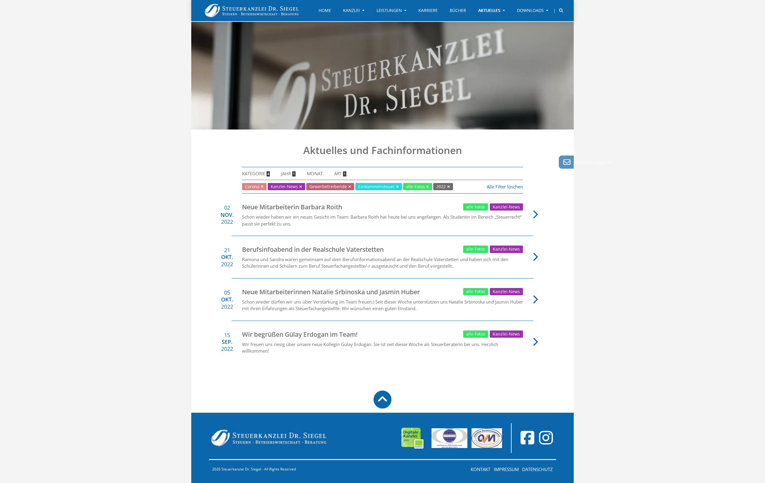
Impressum (506, 469)
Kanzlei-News (506, 207)
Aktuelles (489, 10)
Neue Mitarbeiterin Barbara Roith (292, 207)
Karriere (428, 10)
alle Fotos (475, 207)
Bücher (458, 10)
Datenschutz (537, 469)
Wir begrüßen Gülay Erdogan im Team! (300, 334)
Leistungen (390, 10)
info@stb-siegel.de (593, 162)
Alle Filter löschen (505, 187)
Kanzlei (352, 10)
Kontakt (480, 469)
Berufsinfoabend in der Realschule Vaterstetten (313, 249)
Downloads (531, 10)
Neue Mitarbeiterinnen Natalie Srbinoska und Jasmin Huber (331, 292)
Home (325, 10)
